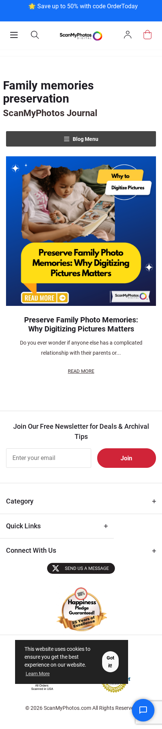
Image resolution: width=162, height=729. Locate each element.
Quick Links (23, 526)
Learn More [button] (38, 673)
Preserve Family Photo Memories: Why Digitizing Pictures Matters (81, 324)
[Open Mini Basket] (147, 34)
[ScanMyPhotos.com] (80, 35)
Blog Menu (85, 139)
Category (20, 501)
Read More (81, 371)
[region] (83, 10)
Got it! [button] (110, 662)
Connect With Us (31, 550)
